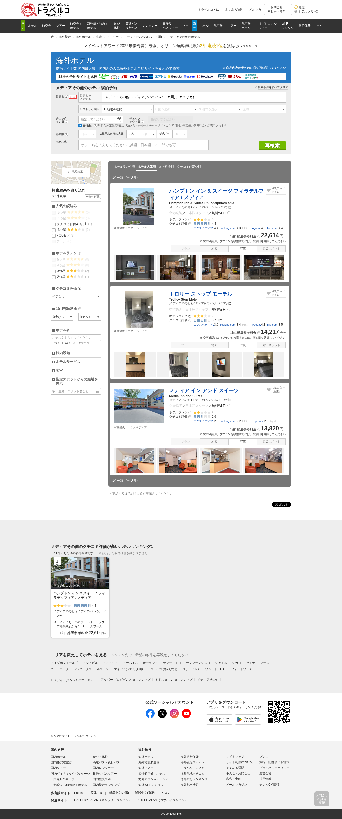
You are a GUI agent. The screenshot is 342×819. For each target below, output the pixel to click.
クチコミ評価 (68, 288)
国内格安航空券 (61, 762)
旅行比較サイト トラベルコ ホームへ (73, 735)
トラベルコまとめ (193, 768)
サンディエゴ (172, 663)
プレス (263, 756)
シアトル (221, 663)
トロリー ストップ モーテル (200, 294)
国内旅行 (57, 750)
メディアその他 (179, 207)
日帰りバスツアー (105, 773)
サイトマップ (235, 756)
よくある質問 (234, 9)
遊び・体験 (100, 757)
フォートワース (241, 669)
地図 (214, 248)
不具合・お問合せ (238, 773)
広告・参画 (233, 779)
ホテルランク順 (124, 166)
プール (64, 241)
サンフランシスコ (198, 663)
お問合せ (277, 9)
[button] (229, 213)
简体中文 (97, 793)
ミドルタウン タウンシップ (173, 679)
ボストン (103, 669)
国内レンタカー (103, 768)
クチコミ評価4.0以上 (74, 224)
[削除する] (97, 392)
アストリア (110, 663)
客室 (59, 370)
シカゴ (236, 663)
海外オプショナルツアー (155, 779)
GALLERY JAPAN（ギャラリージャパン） (102, 800)
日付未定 (88, 125)
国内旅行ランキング (106, 785)
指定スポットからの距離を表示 (77, 381)
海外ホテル (75, 60)
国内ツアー (58, 768)
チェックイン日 (61, 120)
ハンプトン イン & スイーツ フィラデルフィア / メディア (216, 194)
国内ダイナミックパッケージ (70, 773)
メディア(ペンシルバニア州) (211, 207)
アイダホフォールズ (64, 663)
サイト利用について (239, 762)
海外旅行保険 (190, 757)
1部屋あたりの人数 (112, 133)
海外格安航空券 (148, 762)
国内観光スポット (105, 779)
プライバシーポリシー (274, 768)
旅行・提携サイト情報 (274, 762)
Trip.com (272, 228)
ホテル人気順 (147, 166)
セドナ (250, 663)
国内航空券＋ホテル (66, 779)
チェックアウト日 (134, 120)
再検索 (272, 145)
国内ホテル (58, 757)
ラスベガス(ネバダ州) (162, 669)
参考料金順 (166, 166)
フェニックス (83, 669)
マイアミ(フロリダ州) (128, 669)
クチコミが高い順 (189, 166)
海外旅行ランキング (194, 779)
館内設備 (63, 353)
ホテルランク (68, 253)
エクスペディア (203, 228)
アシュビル (90, 663)
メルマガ (255, 9)
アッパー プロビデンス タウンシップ (125, 679)
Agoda (256, 228)
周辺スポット (271, 248)
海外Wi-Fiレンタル (150, 785)
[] (247, 46)
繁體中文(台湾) (119, 793)
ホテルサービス (68, 362)
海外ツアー (145, 768)
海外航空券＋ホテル (151, 773)
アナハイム (130, 663)
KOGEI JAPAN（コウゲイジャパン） (162, 800)
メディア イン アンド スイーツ (204, 390)
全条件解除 (93, 196)
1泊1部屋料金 (68, 308)
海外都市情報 (190, 785)
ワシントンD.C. (215, 669)
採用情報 (265, 779)
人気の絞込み (66, 206)
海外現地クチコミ (193, 773)
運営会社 (265, 773)
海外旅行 (144, 750)
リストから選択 (89, 109)
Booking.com (227, 228)
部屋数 (60, 134)
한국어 (165, 793)
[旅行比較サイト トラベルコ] (52, 37)
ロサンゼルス (191, 669)
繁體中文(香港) (145, 793)
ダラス (264, 663)
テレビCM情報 (269, 784)
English (79, 793)
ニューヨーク (60, 669)
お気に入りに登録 (278, 190)
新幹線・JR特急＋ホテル (70, 785)
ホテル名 (61, 141)
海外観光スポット (193, 762)
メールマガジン (236, 784)
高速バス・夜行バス (106, 762)
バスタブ (65, 235)
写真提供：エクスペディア (130, 227)
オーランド (150, 663)
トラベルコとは (208, 9)
